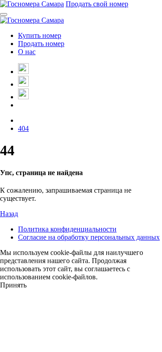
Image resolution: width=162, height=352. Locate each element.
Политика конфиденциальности (67, 229)
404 (23, 128)
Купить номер (39, 35)
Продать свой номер (97, 4)
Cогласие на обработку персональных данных (89, 237)
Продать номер (41, 43)
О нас (27, 52)
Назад (9, 214)
